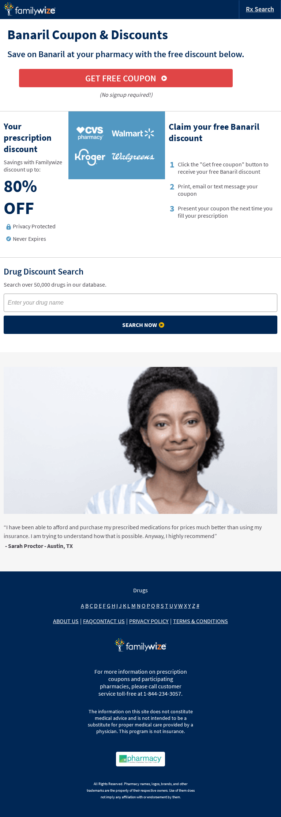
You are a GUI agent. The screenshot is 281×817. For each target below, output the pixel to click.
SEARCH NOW (139, 324)
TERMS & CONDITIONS (200, 621)
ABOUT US (66, 621)
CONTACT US (109, 621)
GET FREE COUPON (120, 78)
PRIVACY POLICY (149, 621)
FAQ (88, 621)
